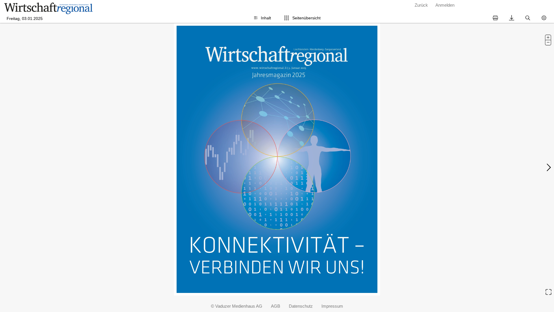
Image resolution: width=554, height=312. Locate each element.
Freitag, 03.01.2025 (25, 18)
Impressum (332, 306)
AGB (275, 306)
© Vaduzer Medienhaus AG (236, 306)
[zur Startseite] (48, 8)
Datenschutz (301, 306)
